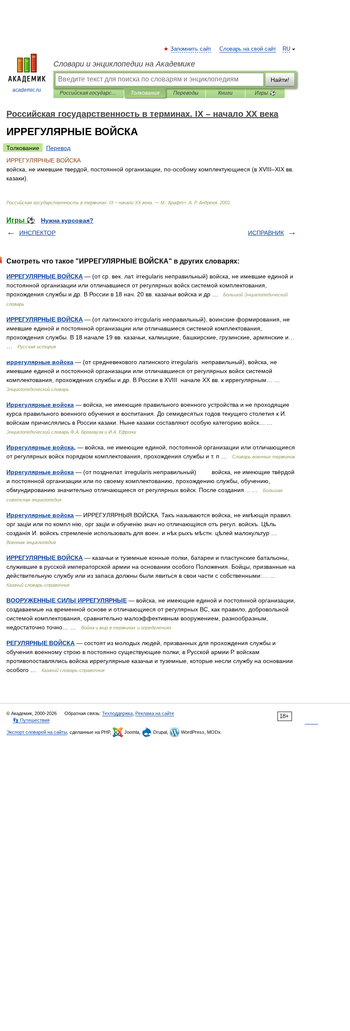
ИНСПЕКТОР (37, 232)
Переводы (185, 93)
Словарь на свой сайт (247, 49)
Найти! (280, 79)
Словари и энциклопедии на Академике (124, 64)
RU (286, 49)
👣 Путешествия (31, 720)
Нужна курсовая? (67, 220)
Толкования (145, 93)
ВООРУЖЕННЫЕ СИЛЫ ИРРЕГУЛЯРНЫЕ (66, 600)
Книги (225, 93)
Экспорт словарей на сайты (36, 732)
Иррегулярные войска (40, 404)
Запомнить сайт (191, 49)
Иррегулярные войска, (41, 447)
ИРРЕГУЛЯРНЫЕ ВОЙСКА (44, 276)
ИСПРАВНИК (266, 232)
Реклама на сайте (154, 713)
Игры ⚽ (265, 93)
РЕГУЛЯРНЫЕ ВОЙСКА (40, 643)
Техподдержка (117, 713)
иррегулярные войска (39, 362)
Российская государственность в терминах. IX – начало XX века (88, 93)
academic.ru (26, 90)
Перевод (58, 148)
